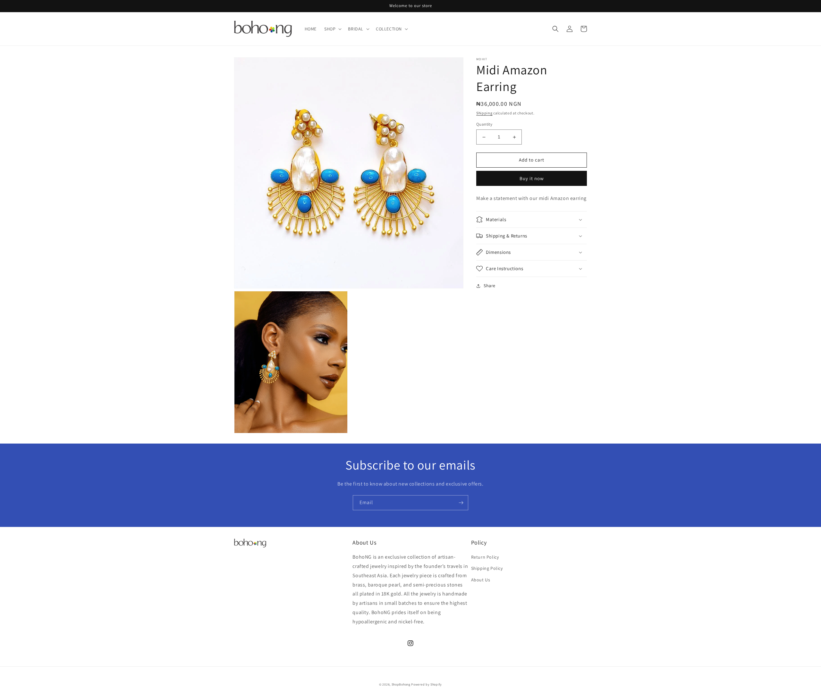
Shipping (484, 113)
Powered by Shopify (426, 684)
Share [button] (489, 285)
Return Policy (485, 557)
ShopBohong (401, 684)
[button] (332, 29)
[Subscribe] (461, 502)
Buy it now (532, 178)
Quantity (484, 124)
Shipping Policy (487, 568)
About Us (480, 580)
